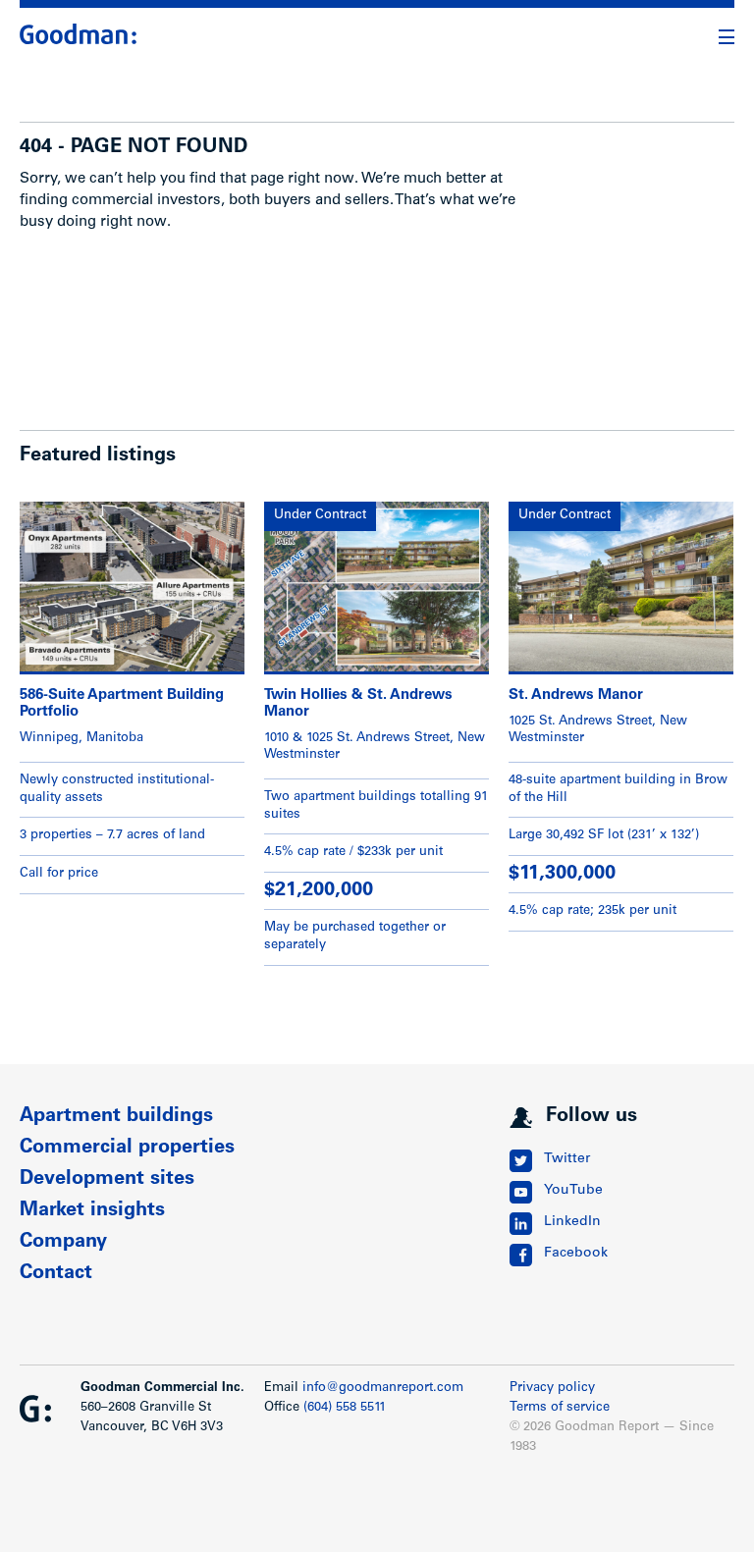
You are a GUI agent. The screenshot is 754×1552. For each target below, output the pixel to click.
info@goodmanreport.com (382, 1388)
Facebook (576, 1253)
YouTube (573, 1191)
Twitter (567, 1159)
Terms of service (560, 1408)
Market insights (92, 1211)
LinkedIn (572, 1222)
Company (63, 1243)
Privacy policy (552, 1388)
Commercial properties (127, 1148)
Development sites (107, 1180)
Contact (56, 1274)
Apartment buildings (116, 1117)
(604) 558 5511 (344, 1408)
